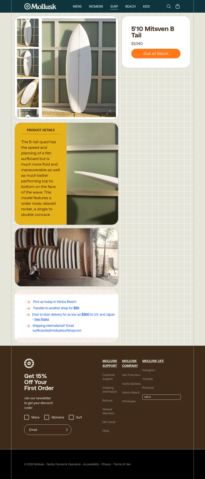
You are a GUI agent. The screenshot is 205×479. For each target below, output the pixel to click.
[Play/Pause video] (108, 277)
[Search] (170, 6)
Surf (114, 6)
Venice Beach (131, 392)
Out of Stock (156, 53)
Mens (77, 6)
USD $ (147, 397)
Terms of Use (122, 464)
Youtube (147, 379)
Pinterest (148, 387)
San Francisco (131, 375)
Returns (107, 400)
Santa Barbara (131, 383)
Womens (96, 6)
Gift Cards (108, 422)
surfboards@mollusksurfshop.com (57, 330)
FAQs (105, 430)
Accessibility (89, 464)
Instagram (148, 370)
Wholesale (129, 401)
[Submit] (66, 429)
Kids (146, 6)
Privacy (106, 464)
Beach (130, 6)
